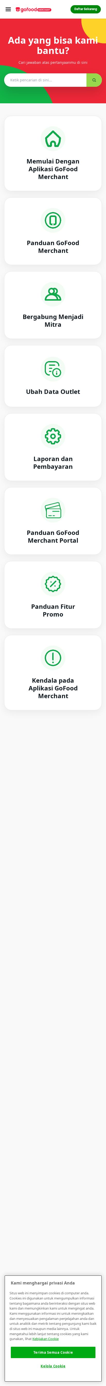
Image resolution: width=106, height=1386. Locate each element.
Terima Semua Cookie (53, 1352)
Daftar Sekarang (85, 9)
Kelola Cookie (53, 1366)
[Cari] (94, 80)
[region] (53, 1328)
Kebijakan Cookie (45, 1338)
